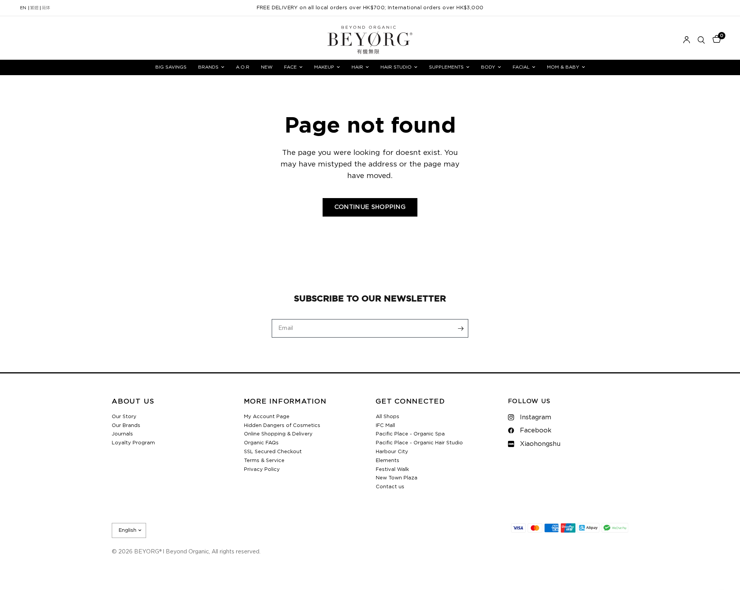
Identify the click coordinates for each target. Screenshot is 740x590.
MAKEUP (324, 67)
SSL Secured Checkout (273, 451)
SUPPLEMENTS (446, 67)
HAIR (357, 67)
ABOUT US (133, 401)
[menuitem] (171, 67)
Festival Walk (392, 469)
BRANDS (208, 67)
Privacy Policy (262, 469)
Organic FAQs (261, 442)
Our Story (124, 416)
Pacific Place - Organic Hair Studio (419, 442)
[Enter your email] (460, 328)
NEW (266, 67)
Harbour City (392, 451)
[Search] (701, 40)
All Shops (387, 416)
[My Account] (686, 40)
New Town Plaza (396, 478)
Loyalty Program (133, 442)
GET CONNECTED (410, 401)
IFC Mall (385, 425)
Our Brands (126, 425)
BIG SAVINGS (171, 67)
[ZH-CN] (46, 8)
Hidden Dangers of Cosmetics (282, 425)
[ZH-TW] (34, 8)
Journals (122, 434)
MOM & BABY (563, 67)
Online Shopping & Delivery (278, 434)
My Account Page (266, 416)
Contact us (390, 486)
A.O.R (242, 67)
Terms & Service (264, 460)
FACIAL (521, 67)
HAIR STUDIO (396, 67)
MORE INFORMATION (285, 401)
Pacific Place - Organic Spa (410, 434)
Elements (387, 460)
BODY (488, 67)
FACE (290, 67)
